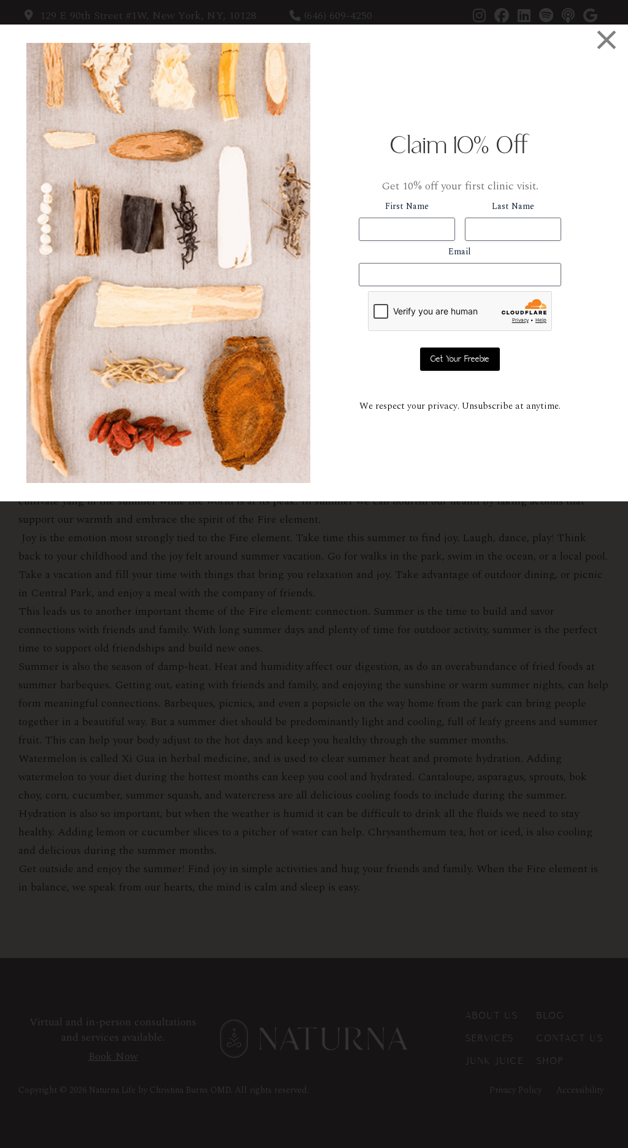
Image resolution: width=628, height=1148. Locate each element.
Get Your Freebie (460, 359)
